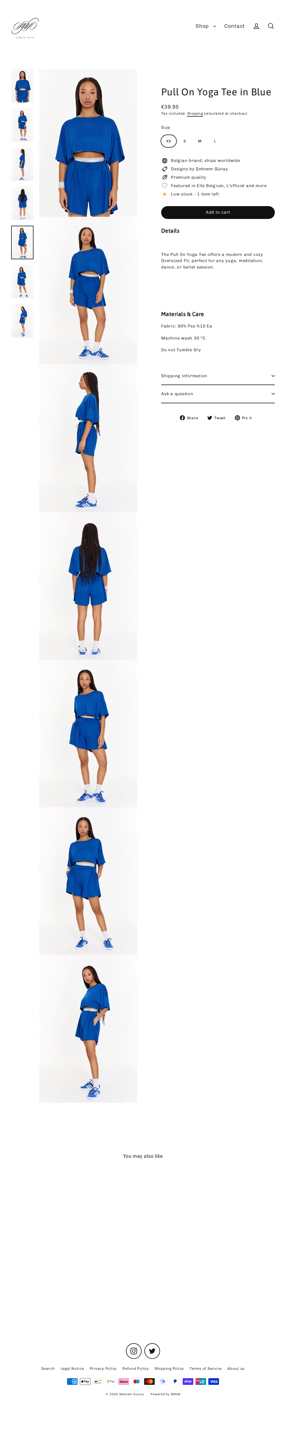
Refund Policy (135, 1368)
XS (168, 141)
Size (165, 127)
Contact (234, 26)
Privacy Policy (103, 1368)
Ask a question (177, 393)
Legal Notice (72, 1368)
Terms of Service (206, 1368)
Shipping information (184, 375)
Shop (203, 26)
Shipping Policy (169, 1368)
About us (236, 1368)
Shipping (195, 113)
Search (48, 1368)
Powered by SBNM (165, 1394)
